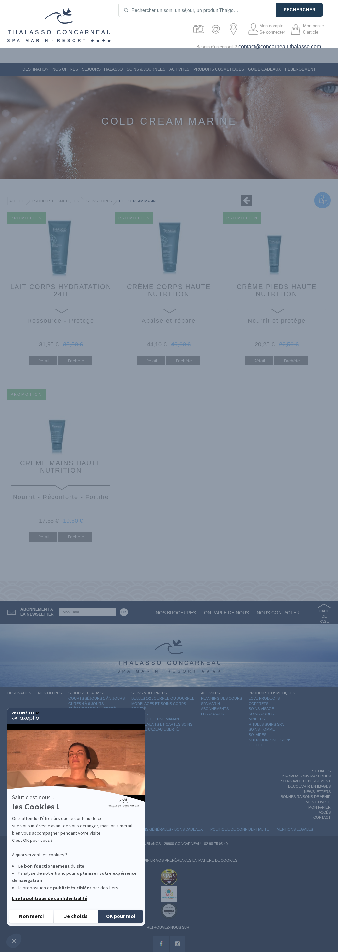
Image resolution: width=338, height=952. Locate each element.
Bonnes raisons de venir (306, 797)
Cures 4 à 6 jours (86, 704)
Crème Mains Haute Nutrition (60, 467)
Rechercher (300, 10)
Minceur (257, 719)
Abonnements (215, 709)
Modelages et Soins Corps (158, 704)
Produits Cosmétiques (218, 69)
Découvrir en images (309, 786)
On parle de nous (226, 612)
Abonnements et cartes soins (161, 724)
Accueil (17, 201)
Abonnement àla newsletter (37, 612)
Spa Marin (210, 704)
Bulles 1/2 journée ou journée (162, 698)
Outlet (256, 745)
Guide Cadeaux (264, 69)
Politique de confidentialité (239, 829)
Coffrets (258, 704)
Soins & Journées (146, 69)
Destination (35, 69)
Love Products (264, 698)
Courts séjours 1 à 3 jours (96, 698)
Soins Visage (261, 709)
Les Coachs (212, 714)
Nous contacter (278, 612)
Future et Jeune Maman (155, 719)
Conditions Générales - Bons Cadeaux (164, 829)
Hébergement (300, 69)
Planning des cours (221, 698)
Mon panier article (313, 29)
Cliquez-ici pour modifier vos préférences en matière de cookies (170, 860)
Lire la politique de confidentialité (49, 899)
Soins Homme (262, 729)
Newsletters (317, 792)
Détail (43, 360)
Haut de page (324, 616)
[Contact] (217, 29)
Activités (179, 69)
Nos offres (65, 69)
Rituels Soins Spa (266, 724)
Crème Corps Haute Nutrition (169, 290)
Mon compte (271, 25)
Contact (322, 817)
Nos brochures (176, 612)
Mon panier (319, 807)
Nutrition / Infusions (270, 740)
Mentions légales (295, 829)
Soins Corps (99, 201)
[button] (14, 941)
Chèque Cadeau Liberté (155, 729)
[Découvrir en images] (199, 29)
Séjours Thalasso (102, 69)
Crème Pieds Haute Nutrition (277, 290)
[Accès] (235, 29)
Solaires (257, 735)
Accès (325, 812)
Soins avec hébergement (306, 781)
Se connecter (272, 32)
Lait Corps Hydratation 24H (60, 290)
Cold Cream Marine (138, 201)
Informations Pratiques (306, 776)
